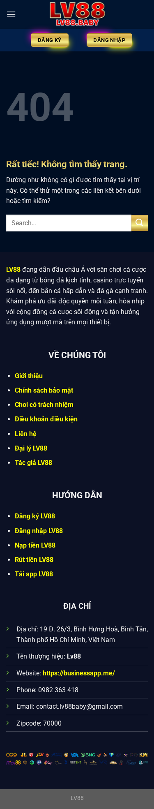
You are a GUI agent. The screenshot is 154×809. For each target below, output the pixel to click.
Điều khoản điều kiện (46, 419)
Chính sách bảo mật (44, 390)
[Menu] (11, 14)
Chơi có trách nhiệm (44, 405)
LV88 (13, 269)
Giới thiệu (29, 376)
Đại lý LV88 (31, 448)
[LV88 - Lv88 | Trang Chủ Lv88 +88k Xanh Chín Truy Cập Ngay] (77, 14)
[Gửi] (139, 223)
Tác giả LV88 (33, 463)
